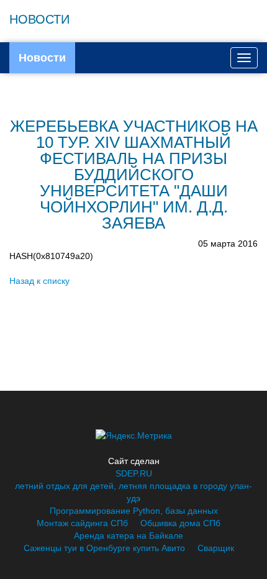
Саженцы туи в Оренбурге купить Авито (104, 548)
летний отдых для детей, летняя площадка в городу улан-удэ (133, 492)
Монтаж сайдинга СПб (82, 523)
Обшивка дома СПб (180, 523)
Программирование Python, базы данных (134, 511)
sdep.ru (133, 473)
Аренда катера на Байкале (128, 535)
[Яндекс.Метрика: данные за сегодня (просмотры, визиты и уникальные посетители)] (134, 435)
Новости (42, 58)
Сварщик (215, 548)
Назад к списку (39, 281)
